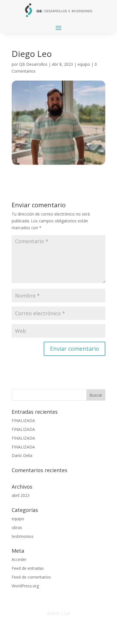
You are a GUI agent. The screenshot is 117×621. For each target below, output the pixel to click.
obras (17, 527)
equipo (84, 64)
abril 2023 (21, 495)
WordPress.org (25, 586)
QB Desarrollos (33, 64)
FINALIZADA (23, 420)
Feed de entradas (28, 568)
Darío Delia (22, 455)
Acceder (19, 559)
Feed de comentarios (31, 577)
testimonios (23, 536)
